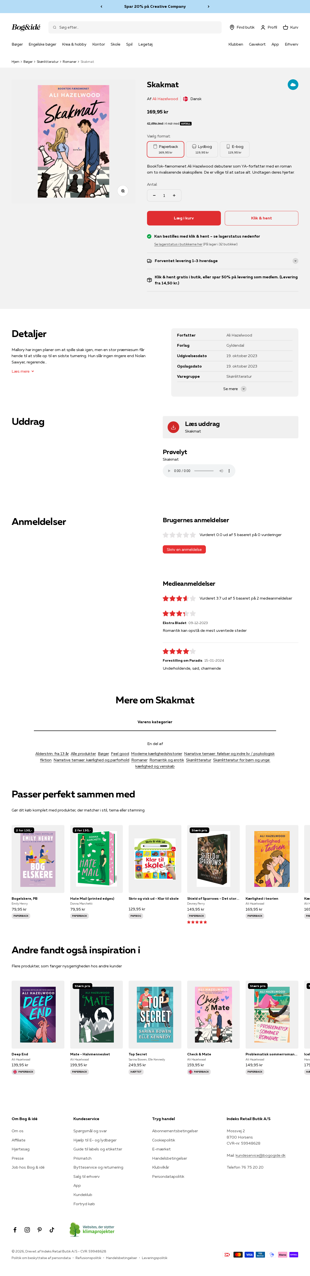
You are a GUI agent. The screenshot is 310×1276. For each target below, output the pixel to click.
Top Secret (138, 1054)
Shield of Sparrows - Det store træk (213, 898)
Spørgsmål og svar (90, 1130)
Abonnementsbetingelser (175, 1130)
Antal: (152, 184)
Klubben (235, 44)
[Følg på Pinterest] (39, 1230)
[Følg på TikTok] (52, 1230)
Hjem (15, 62)
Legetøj (145, 44)
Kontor (98, 44)
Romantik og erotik (166, 759)
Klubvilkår (160, 1167)
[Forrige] (101, 6)
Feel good (120, 753)
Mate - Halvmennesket (90, 1054)
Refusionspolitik (88, 1258)
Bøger (17, 44)
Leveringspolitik (154, 1258)
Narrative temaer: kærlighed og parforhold (91, 759)
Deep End (20, 1054)
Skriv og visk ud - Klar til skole (154, 898)
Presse (18, 1158)
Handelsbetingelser (169, 1158)
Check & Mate (199, 1054)
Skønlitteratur (48, 62)
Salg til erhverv (86, 1176)
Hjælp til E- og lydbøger (94, 1140)
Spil (129, 44)
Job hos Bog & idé (28, 1167)
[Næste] (208, 6)
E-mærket (161, 1149)
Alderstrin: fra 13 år (52, 753)
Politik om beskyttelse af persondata (41, 1258)
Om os (17, 1130)
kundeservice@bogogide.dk (261, 1155)
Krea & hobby (74, 44)
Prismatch (82, 1158)
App (275, 44)
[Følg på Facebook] (15, 1230)
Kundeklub (82, 1194)
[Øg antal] (174, 195)
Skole (115, 44)
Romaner (70, 62)
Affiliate (18, 1140)
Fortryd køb (84, 1203)
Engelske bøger (42, 44)
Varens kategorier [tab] (155, 721)
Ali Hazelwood (165, 98)
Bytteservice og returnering (98, 1167)
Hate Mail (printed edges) (92, 898)
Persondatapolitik (168, 1176)
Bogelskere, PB (25, 898)
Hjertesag (21, 1149)
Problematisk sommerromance (272, 1054)
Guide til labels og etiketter (97, 1149)
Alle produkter (83, 753)
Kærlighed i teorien (262, 898)
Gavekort (257, 44)
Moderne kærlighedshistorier (156, 753)
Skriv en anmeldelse (184, 549)
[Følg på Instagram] (27, 1230)
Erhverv (291, 44)
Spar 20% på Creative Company (155, 6)
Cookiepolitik (163, 1140)
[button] (197, 921)
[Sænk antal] (154, 195)
